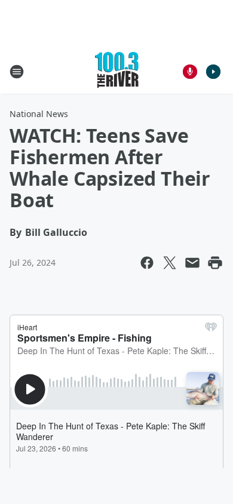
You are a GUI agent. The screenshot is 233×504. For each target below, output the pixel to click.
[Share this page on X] (169, 262)
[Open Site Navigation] (17, 71)
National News (39, 113)
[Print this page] (215, 262)
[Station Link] (117, 71)
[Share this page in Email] (192, 262)
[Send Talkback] (190, 71)
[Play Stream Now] (213, 71)
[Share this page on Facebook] (147, 262)
